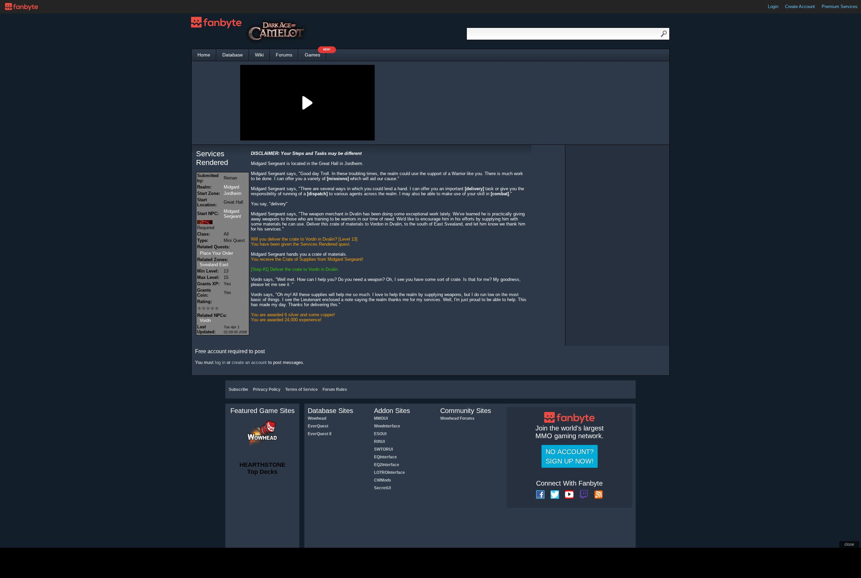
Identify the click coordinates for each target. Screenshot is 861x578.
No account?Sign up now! (570, 456)
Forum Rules (335, 389)
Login (773, 6)
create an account (249, 362)
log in (220, 362)
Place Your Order (216, 253)
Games (315, 53)
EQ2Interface (386, 464)
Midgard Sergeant (232, 214)
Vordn (205, 320)
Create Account (800, 6)
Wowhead (317, 418)
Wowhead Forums (457, 418)
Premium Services (840, 6)
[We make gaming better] (21, 6)
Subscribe (238, 389)
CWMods (382, 480)
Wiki (259, 54)
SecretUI (382, 488)
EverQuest (318, 426)
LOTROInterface (389, 472)
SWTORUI (383, 449)
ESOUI (380, 433)
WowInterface (387, 426)
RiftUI (379, 441)
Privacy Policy (266, 389)
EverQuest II (319, 433)
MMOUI (381, 418)
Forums (284, 54)
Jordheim (232, 193)
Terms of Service (301, 389)
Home (203, 54)
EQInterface (385, 457)
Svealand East (214, 264)
